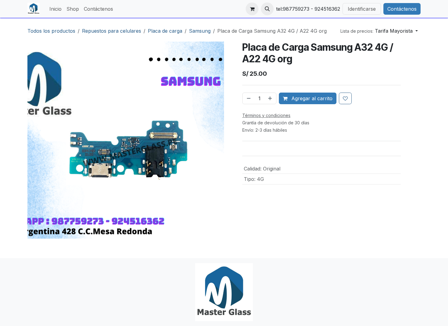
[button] (267, 8)
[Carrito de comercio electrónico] (252, 8)
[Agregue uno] (270, 98)
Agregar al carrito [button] (311, 98)
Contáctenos (402, 9)
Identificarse (362, 9)
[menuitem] (55, 9)
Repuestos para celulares (111, 31)
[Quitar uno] (248, 98)
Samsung (200, 31)
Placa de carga (165, 31)
